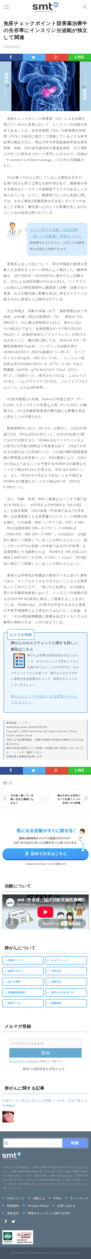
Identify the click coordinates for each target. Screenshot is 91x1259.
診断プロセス (15, 971)
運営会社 (13, 1213)
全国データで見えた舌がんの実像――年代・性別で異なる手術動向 (44, 1103)
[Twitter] (13, 1222)
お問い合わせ (66, 1205)
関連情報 (56, 1003)
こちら (15, 752)
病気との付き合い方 (62, 992)
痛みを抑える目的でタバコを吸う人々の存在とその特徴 (68, 799)
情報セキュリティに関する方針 (49, 1213)
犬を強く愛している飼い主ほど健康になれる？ (22, 799)
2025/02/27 (12, 47)
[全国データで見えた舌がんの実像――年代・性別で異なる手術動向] (8, 1116)
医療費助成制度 (16, 992)
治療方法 (56, 981)
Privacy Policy (17, 1061)
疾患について (15, 960)
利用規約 (33, 1061)
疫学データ (14, 1003)
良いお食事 (14, 981)
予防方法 (56, 971)
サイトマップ (79, 1198)
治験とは (39, 1198)
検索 (75, 1143)
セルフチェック (60, 960)
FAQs (57, 1198)
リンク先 (23, 723)
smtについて (15, 1198)
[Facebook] (6, 1222)
